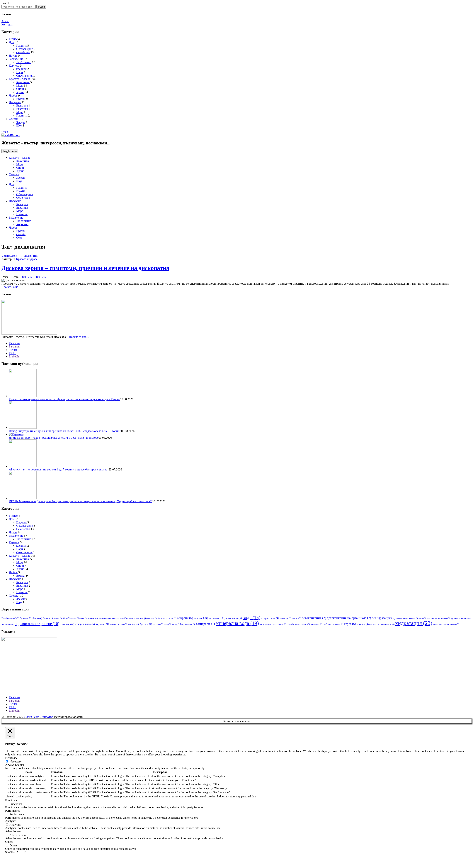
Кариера (14, 65)
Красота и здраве (19, 78)
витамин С (217, 618)
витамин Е (201, 618)
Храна (20, 92)
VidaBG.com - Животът (38, 716)
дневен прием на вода (407, 618)
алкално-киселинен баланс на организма (107, 618)
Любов (13, 95)
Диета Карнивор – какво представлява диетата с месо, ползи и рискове (53, 437)
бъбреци (185, 618)
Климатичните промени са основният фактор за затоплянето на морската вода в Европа (64, 399)
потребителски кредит (298, 624)
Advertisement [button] (13, 831)
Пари (19, 72)
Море (19, 112)
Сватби (20, 234)
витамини (234, 618)
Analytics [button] (10, 821)
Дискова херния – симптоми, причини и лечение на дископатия (85, 268)
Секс (19, 237)
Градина (21, 45)
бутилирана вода (167, 618)
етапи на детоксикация (438, 618)
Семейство (23, 52)
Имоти (20, 191)
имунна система (118, 624)
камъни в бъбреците (140, 624)
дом (422, 618)
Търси (41, 6)
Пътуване (15, 102)
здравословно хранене (37, 623)
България (22, 105)
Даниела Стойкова (31, 618)
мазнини (190, 624)
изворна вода (85, 623)
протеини (316, 624)
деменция (285, 618)
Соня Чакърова (71, 618)
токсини (363, 624)
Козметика (23, 82)
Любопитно (23, 62)
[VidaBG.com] (10, 135)
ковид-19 (178, 624)
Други (13, 55)
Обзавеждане (24, 48)
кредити (21, 68)
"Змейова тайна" (10, 618)
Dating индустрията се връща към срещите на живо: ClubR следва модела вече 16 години (65, 431)
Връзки (20, 98)
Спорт (20, 88)
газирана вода (270, 618)
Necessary (16, 761)
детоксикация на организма (349, 618)
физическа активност (381, 624)
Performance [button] (12, 810)
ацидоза (152, 618)
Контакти (7, 24)
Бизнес (13, 38)
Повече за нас (77, 336)
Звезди (20, 122)
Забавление (16, 58)
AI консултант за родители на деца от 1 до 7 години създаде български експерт (59, 469)
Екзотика (22, 108)
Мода (19, 85)
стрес (350, 624)
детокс (296, 618)
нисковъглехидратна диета (273, 624)
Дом (11, 42)
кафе (167, 624)
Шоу (19, 125)
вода (251, 617)
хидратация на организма (446, 624)
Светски (14, 118)
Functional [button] (11, 800)
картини (158, 624)
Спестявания (24, 75)
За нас (5, 21)
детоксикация (314, 618)
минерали (205, 624)
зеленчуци (67, 624)
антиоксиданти (137, 618)
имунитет (102, 624)
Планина (22, 115)
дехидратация (383, 618)
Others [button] (9, 841)
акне (83, 618)
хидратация (413, 623)
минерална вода (237, 623)
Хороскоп (22, 224)
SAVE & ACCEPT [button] (16, 852)
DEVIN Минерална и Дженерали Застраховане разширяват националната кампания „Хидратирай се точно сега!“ (80, 501)
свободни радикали (333, 624)
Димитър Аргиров (52, 618)
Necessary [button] (11, 757)
